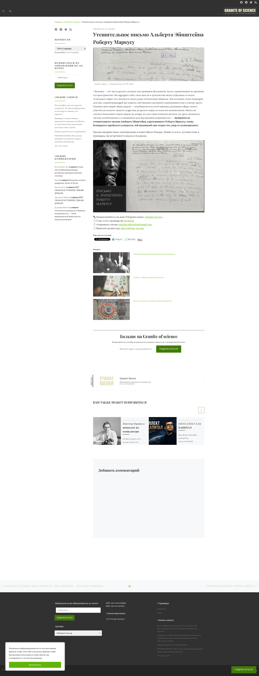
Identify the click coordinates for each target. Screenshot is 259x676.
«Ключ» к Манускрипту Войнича (148, 277)
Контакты (161, 609)
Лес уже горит (61, 146)
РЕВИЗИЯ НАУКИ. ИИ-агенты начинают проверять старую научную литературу (68, 139)
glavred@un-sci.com (132, 228)
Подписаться (168, 349)
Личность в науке (72, 22)
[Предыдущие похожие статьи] (195, 410)
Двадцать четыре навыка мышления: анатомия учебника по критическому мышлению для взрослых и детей (69, 122)
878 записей (127, 384)
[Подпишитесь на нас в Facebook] (241, 2)
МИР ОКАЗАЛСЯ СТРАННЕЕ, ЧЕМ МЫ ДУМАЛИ (69, 190)
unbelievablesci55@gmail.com (135, 224)
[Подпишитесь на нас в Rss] (256, 2)
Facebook (129, 220)
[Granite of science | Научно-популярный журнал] (240, 10)
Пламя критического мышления (70, 131)
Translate (74, 52)
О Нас (159, 613)
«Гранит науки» (153, 217)
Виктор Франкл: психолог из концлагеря (134, 427)
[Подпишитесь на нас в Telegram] (246, 2)
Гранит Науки (100, 84)
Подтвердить (35, 665)
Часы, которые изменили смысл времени (152, 301)
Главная (58, 22)
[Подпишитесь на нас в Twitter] (251, 2)
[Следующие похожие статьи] (201, 410)
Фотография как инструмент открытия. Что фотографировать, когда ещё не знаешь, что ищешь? (70, 109)
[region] (35, 656)
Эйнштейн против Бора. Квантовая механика (154, 254)
